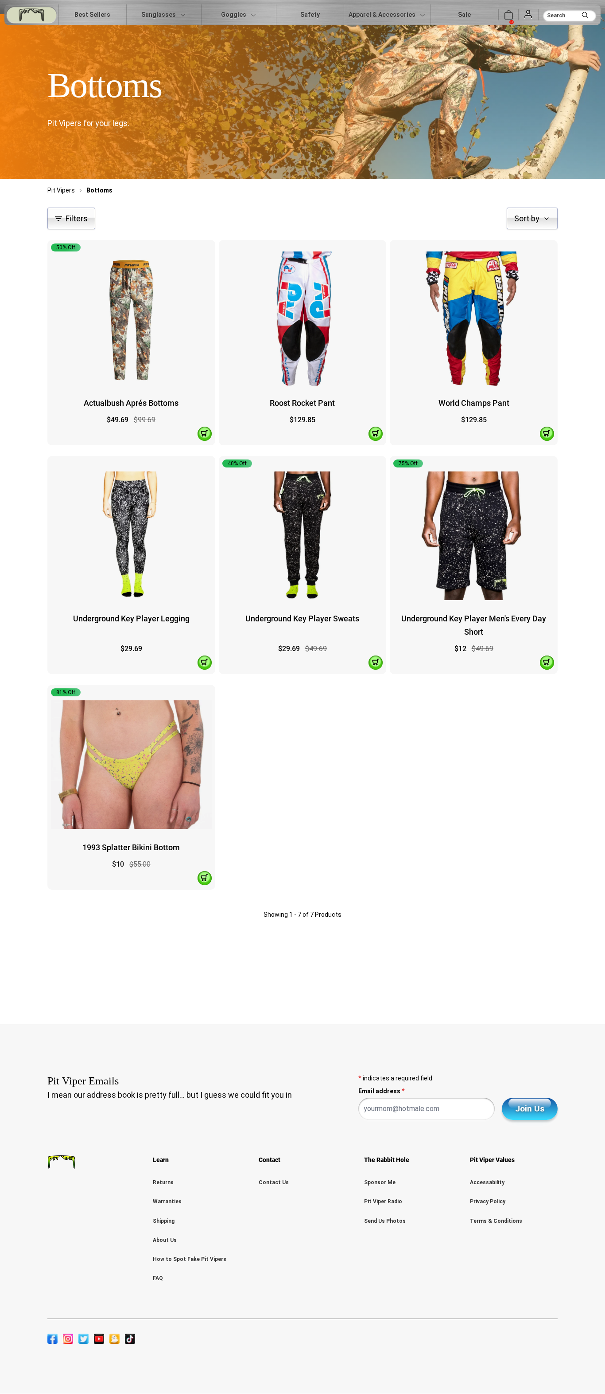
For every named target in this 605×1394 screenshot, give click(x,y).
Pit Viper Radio (383, 1201)
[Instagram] (68, 1338)
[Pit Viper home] (31, 15)
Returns (163, 1182)
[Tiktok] (130, 1338)
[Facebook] (52, 1338)
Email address (381, 1091)
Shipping (164, 1221)
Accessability (487, 1182)
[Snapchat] (114, 1338)
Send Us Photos (385, 1221)
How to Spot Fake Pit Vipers (189, 1259)
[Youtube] (99, 1338)
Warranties (167, 1201)
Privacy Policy (487, 1201)
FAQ (158, 1278)
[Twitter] (83, 1338)
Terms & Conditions (496, 1221)
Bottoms (99, 190)
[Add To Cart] (205, 434)
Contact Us (274, 1182)
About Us (165, 1240)
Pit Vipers (61, 190)
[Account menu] (528, 14)
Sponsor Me (380, 1182)
